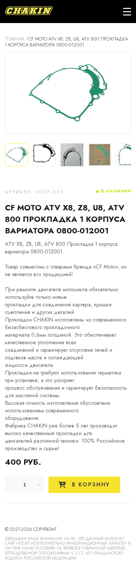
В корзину (89, 484)
